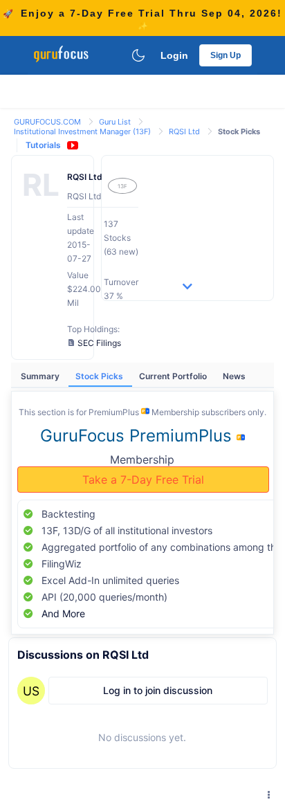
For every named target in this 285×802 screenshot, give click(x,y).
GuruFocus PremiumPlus (138, 436)
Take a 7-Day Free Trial (143, 479)
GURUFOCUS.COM (48, 122)
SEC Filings (99, 343)
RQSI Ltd (185, 131)
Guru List (116, 122)
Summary (41, 376)
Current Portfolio (174, 376)
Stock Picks (100, 376)
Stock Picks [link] (239, 131)
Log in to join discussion (157, 690)
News (234, 376)
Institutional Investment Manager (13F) (83, 131)
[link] (48, 121)
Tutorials (43, 145)
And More (63, 613)
